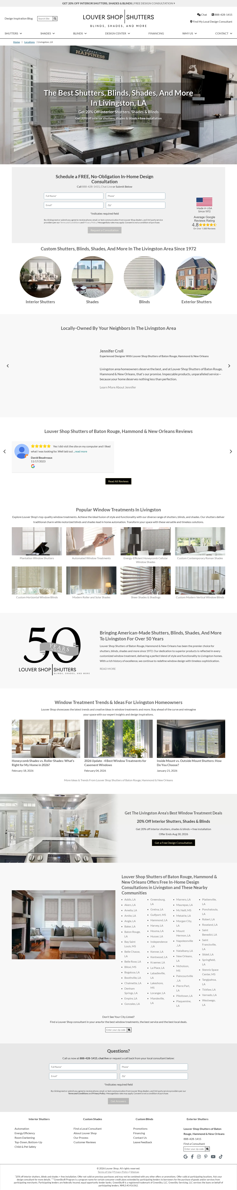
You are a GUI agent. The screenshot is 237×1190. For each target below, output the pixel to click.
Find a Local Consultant (88, 1128)
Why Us (187, 33)
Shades (45, 33)
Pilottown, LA (184, 995)
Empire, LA (130, 998)
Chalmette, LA (132, 983)
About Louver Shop (85, 1133)
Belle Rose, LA (132, 961)
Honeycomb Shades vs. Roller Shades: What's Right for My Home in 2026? (43, 763)
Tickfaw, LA (209, 989)
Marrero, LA (183, 899)
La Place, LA (157, 967)
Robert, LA (208, 919)
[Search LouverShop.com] (129, 1029)
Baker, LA (130, 926)
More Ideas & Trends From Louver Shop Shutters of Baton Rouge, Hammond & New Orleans (118, 780)
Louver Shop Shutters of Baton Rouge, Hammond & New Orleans (154, 356)
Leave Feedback (142, 1142)
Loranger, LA (157, 993)
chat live (103, 1058)
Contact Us (140, 1137)
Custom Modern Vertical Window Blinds (200, 597)
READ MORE (108, 668)
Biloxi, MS (130, 966)
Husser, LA (156, 936)
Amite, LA (130, 915)
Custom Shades (92, 1119)
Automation (22, 1128)
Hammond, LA (158, 920)
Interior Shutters (40, 301)
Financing (156, 33)
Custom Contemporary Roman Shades (200, 558)
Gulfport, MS (158, 914)
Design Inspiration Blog (19, 18)
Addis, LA (130, 899)
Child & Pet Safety (25, 1146)
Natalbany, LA (184, 950)
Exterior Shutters (196, 301)
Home (16, 42)
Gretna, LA (156, 909)
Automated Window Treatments (91, 558)
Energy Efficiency (25, 1133)
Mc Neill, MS (183, 910)
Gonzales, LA (132, 1003)
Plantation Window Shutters (37, 558)
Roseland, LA (210, 924)
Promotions (140, 1128)
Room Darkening (25, 1137)
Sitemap (134, 1171)
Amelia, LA (130, 910)
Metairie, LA (183, 915)
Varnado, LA (209, 994)
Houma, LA (157, 930)
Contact (222, 33)
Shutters (12, 33)
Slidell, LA (208, 954)
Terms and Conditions (70, 222)
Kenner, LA (156, 951)
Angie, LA (130, 921)
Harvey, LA (156, 925)
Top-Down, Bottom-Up (28, 1142)
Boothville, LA (132, 977)
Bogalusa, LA (132, 972)
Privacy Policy (90, 222)
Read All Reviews (118, 481)
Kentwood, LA (158, 957)
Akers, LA (130, 904)
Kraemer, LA (157, 962)
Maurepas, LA (184, 904)
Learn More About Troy (115, 387)
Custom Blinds (144, 1119)
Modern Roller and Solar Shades (91, 597)
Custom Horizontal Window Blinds (37, 597)
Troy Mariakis (111, 351)
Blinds (78, 33)
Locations (29, 42)
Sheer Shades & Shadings (145, 597)
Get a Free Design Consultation (173, 842)
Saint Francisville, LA (209, 944)
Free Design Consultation (153, 3)
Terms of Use (105, 1171)
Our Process (81, 1137)
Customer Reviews (85, 1142)
